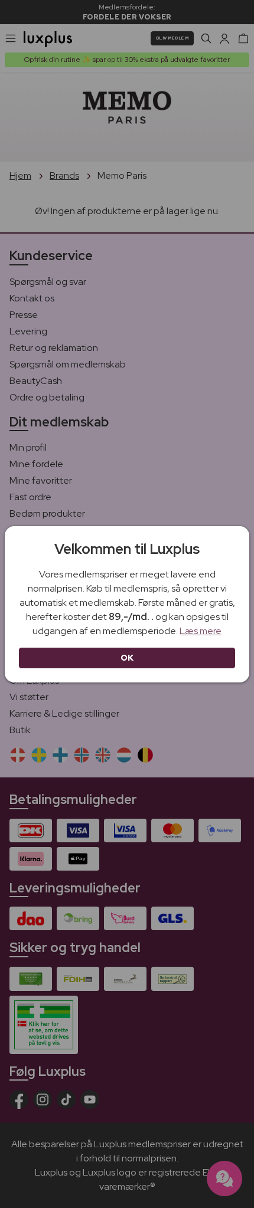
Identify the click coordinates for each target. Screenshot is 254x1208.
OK (127, 657)
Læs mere (201, 631)
